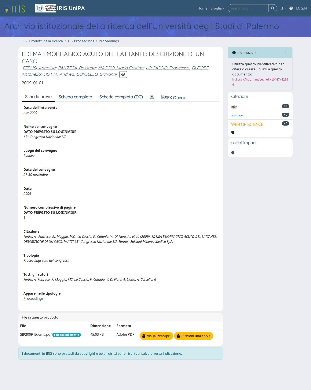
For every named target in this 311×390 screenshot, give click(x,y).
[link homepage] (15, 8)
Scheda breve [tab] (38, 96)
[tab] (152, 96)
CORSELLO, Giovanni (96, 74)
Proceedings (109, 41)
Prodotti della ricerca (46, 41)
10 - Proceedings (80, 41)
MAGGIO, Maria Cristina (120, 67)
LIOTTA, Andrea (58, 74)
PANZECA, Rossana (76, 67)
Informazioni (246, 52)
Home (202, 8)
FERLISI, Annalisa (39, 67)
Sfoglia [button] (216, 8)
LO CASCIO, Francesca (167, 67)
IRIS (21, 41)
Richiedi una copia (195, 336)
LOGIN (301, 8)
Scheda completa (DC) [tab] (121, 96)
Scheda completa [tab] (75, 96)
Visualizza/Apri (158, 336)
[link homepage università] (60, 8)
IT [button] (282, 8)
